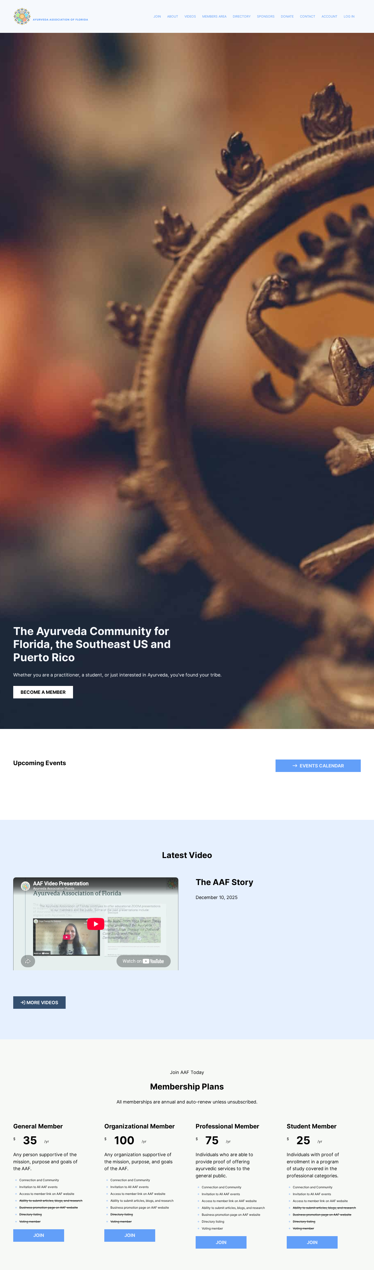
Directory (242, 16)
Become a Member (43, 692)
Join (157, 16)
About (172, 16)
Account (329, 16)
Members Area (214, 16)
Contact (307, 16)
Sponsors (266, 16)
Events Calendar (322, 765)
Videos (190, 16)
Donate (287, 16)
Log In (349, 16)
